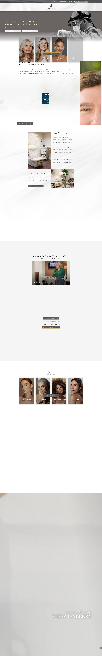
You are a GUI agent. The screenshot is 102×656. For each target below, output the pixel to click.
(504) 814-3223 (52, 1)
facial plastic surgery (28, 73)
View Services (26, 55)
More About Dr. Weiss (25, 123)
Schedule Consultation (81, 1)
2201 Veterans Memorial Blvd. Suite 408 (65, 1)
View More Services (35, 186)
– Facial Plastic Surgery (63, 137)
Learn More (59, 397)
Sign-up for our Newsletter (51, 327)
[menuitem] (18, 7)
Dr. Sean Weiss (55, 137)
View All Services (51, 53)
